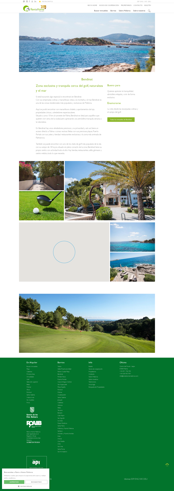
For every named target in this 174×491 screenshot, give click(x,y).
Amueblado (30, 377)
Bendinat (60, 374)
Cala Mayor (61, 415)
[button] (25, 486)
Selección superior (32, 382)
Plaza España (61, 387)
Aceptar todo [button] (14, 482)
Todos (59, 366)
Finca (28, 402)
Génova (60, 405)
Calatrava (29, 371)
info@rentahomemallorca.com (129, 376)
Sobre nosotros (139, 10)
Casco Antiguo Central (64, 382)
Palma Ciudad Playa (63, 371)
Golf (28, 379)
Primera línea (31, 374)
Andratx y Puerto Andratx (66, 433)
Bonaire (60, 413)
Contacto (138, 5)
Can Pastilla (61, 441)
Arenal (60, 439)
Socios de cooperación (109, 5)
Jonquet (60, 400)
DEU (149, 1)
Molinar (29, 387)
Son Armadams (62, 452)
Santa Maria (61, 426)
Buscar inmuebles (101, 10)
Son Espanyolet (62, 384)
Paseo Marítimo (62, 423)
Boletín (147, 5)
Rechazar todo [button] (36, 482)
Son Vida (60, 446)
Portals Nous (62, 377)
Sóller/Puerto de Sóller (64, 369)
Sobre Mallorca (124, 10)
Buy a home (92, 5)
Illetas (28, 384)
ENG (141, 1)
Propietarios (126, 5)
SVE (145, 1)
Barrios (113, 10)
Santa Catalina (31, 395)
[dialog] (25, 478)
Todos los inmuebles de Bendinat (121, 120)
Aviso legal (92, 384)
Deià (59, 436)
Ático (28, 390)
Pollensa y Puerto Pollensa (66, 428)
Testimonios (92, 382)
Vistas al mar (30, 397)
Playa (28, 369)
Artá (59, 444)
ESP (138, 1)
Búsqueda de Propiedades (96, 387)
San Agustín (61, 418)
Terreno (60, 410)
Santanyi (60, 431)
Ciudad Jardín (62, 395)
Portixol (29, 392)
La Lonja (60, 421)
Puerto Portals (62, 379)
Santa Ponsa (61, 449)
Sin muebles (30, 400)
